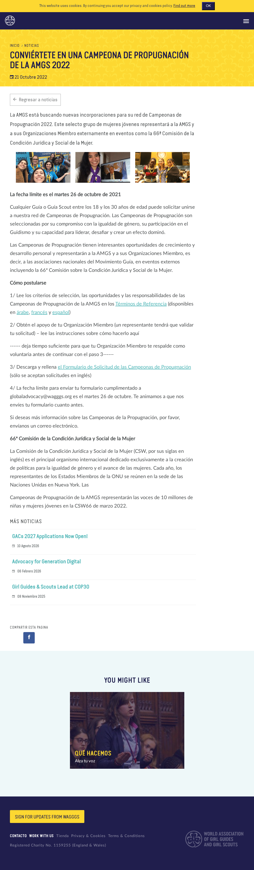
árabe (23, 312)
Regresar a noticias (38, 99)
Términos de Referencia (141, 304)
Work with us (41, 836)
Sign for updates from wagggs (47, 817)
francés (39, 312)
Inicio (15, 46)
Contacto (18, 836)
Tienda (62, 836)
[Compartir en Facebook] (29, 637)
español (60, 312)
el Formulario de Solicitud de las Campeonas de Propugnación (124, 367)
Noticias (31, 46)
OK (208, 6)
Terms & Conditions (126, 836)
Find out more (184, 6)
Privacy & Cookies (88, 836)
